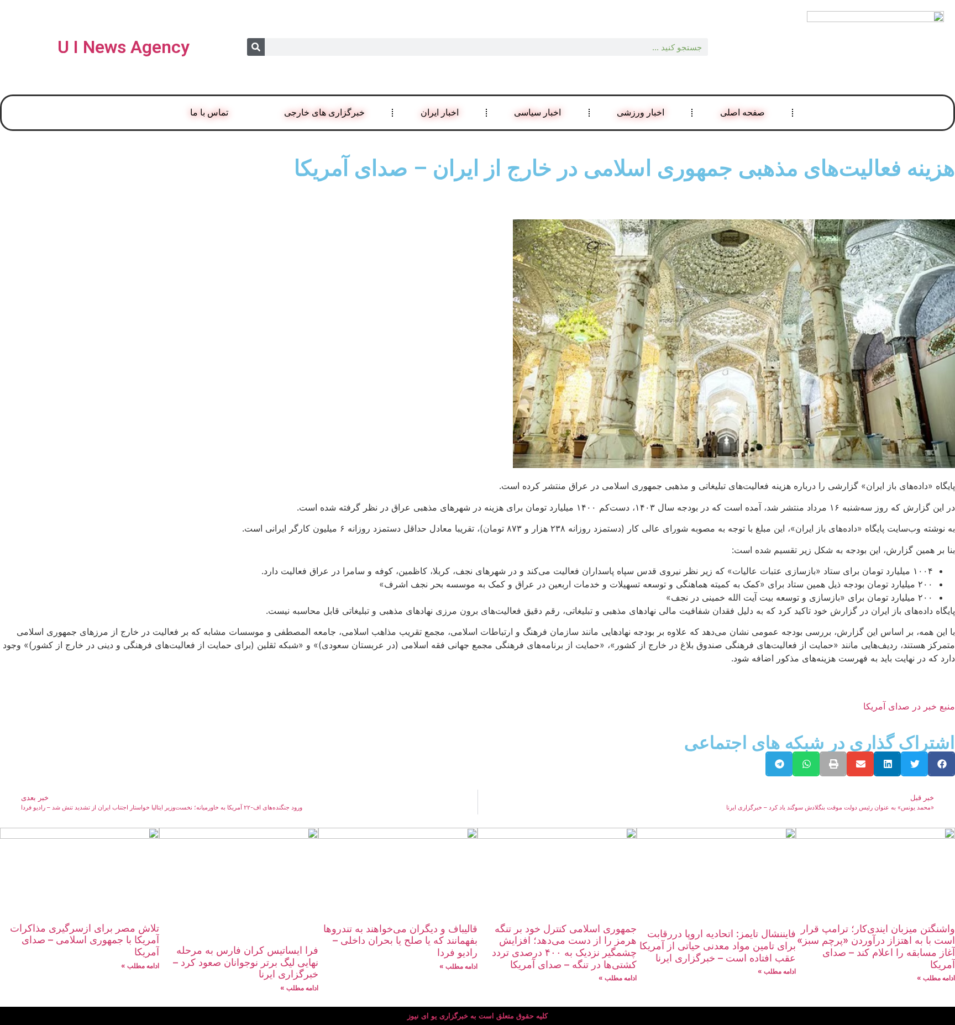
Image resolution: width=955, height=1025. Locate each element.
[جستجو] (256, 47)
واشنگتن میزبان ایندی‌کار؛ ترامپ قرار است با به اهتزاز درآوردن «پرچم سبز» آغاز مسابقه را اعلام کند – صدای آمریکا (876, 946)
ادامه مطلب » (936, 978)
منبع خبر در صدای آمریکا (909, 706)
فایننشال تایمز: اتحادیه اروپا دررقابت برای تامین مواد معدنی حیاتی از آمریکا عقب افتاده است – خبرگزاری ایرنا (717, 945)
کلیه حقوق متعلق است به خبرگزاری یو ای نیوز (477, 1016)
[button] (941, 763)
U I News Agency (123, 46)
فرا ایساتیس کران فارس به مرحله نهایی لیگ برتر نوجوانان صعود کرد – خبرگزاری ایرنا (245, 962)
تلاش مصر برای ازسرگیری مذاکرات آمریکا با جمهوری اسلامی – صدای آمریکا (84, 940)
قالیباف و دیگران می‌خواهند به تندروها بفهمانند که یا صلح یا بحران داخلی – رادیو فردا (400, 940)
